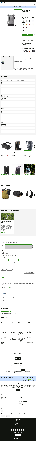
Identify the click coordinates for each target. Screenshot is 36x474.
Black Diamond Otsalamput (20, 340)
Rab (1, 322)
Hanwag (28, 322)
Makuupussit (2, 342)
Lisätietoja (16, 71)
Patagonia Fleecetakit (21, 334)
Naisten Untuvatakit (3, 331)
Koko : (23, 30)
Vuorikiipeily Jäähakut (12, 332)
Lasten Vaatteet (11, 343)
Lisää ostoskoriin (27, 34)
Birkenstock (29, 323)
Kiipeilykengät (11, 338)
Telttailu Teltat (3, 338)
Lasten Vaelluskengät (12, 339)
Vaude (19, 323)
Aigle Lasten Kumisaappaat (20, 333)
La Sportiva (2, 323)
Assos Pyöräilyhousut (30, 331)
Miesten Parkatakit (3, 336)
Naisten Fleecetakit (3, 333)
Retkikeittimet (3, 343)
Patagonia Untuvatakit (30, 342)
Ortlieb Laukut (29, 337)
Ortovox (2, 321)
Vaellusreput (11, 331)
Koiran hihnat (29, 336)
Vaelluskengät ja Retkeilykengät (11, 334)
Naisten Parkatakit (3, 332)
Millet (10, 321)
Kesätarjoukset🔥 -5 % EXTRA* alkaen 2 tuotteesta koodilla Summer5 (18, 6)
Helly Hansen (11, 323)
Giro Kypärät (29, 332)
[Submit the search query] (34, 5)
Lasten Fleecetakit (21, 331)
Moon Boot (11, 322)
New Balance (29, 321)
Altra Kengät (29, 338)
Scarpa (19, 322)
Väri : (28, 18)
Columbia (19, 321)
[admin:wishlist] (34, 35)
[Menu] (1, 5)
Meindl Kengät (20, 341)
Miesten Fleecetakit (3, 337)
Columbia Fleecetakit (21, 338)
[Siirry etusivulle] (1, 347)
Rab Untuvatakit (29, 333)
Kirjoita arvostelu (24, 13)
